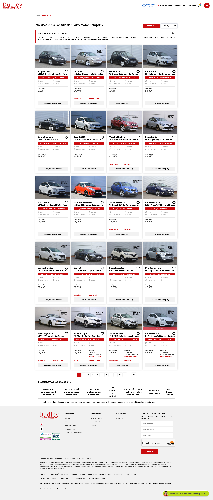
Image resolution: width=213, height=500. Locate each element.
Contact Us (191, 5)
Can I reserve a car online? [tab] (112, 391)
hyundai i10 (114, 71)
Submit (150, 452)
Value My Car (179, 5)
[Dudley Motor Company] (12, 5)
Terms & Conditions (73, 433)
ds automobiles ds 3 (83, 202)
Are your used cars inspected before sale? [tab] (71, 392)
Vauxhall (119, 418)
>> (134, 375)
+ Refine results (151, 26)
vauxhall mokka (117, 137)
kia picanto (150, 71)
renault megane (45, 137)
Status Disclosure (131, 484)
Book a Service (166, 5)
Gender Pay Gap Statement (114, 484)
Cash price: (42, 88)
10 (120, 375)
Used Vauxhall (96, 422)
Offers (93, 425)
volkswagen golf (46, 333)
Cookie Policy (70, 429)
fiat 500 (78, 71)
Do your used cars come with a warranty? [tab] (49, 392)
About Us (69, 418)
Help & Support (159, 484)
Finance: (92, 350)
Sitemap (168, 484)
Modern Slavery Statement (93, 484)
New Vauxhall (96, 418)
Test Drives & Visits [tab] (169, 392)
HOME (38, 15)
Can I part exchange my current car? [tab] (94, 392)
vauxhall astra (152, 202)
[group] (53, 56)
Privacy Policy (70, 425)
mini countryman (153, 268)
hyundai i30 (79, 137)
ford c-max (43, 202)
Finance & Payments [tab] (154, 392)
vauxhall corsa (152, 333)
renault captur (116, 268)
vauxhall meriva (45, 268)
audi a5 (77, 268)
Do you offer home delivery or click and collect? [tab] (133, 392)
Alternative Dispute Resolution (72, 484)
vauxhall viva (116, 333)
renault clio (151, 137)
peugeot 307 (44, 71)
